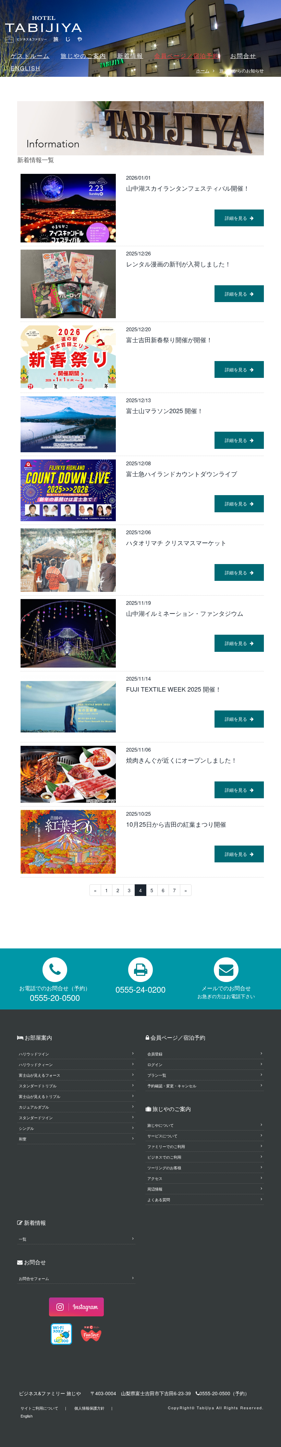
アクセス (154, 1178)
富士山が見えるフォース (39, 1075)
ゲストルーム (30, 55)
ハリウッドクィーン (36, 1064)
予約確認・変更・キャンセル (171, 1085)
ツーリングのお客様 (164, 1167)
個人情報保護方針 (89, 1408)
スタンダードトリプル (38, 1085)
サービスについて (162, 1135)
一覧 (22, 1239)
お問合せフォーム (34, 1278)
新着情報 (130, 55)
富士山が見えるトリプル (39, 1096)
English (27, 1416)
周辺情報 (154, 1189)
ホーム (202, 70)
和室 (22, 1138)
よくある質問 (158, 1199)
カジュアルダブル (34, 1107)
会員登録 (154, 1053)
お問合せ (243, 55)
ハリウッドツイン (34, 1053)
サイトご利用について (39, 1408)
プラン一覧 (156, 1075)
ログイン (154, 1064)
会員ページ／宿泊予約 (186, 55)
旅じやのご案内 (83, 55)
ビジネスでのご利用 (164, 1157)
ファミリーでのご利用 (166, 1146)
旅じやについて (160, 1125)
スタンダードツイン (36, 1117)
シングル (26, 1128)
